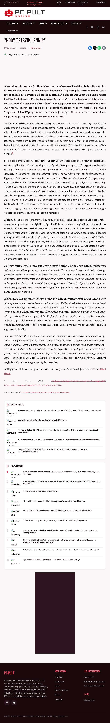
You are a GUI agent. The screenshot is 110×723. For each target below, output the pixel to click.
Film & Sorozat (57, 23)
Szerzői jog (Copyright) (94, 686)
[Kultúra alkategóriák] (81, 23)
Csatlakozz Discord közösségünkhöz (35, 3)
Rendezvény (36, 48)
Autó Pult (59, 3)
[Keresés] (98, 27)
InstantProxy (101, 2)
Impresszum (89, 677)
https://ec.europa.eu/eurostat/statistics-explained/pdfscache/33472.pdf (45, 392)
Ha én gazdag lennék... (83, 3)
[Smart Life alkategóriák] (34, 23)
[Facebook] (87, 27)
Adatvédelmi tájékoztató (94, 681)
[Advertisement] (55, 612)
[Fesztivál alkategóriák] (17, 30)
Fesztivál (11, 30)
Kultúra (75, 23)
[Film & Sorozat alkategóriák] (67, 23)
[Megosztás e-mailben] (104, 48)
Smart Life (27, 23)
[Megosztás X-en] (95, 48)
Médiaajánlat (89, 700)
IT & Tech (11, 23)
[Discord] (92, 27)
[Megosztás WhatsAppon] (99, 48)
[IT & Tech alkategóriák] (18, 23)
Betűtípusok (70, 2)
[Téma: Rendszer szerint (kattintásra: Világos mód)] (103, 27)
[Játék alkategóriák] (47, 23)
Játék (41, 23)
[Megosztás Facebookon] (90, 48)
